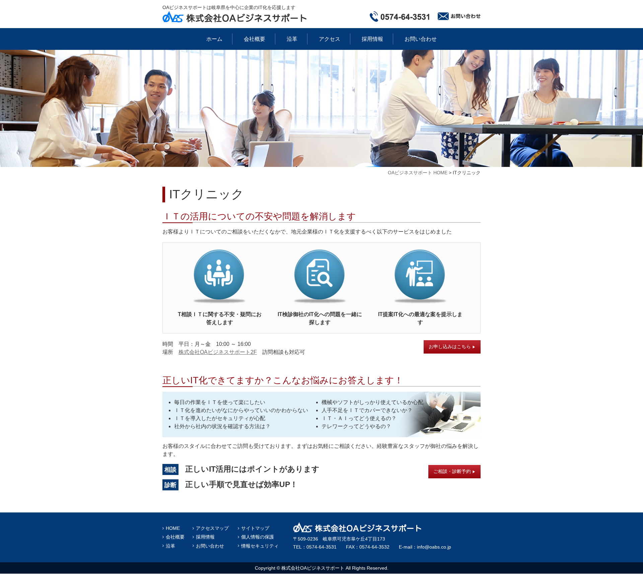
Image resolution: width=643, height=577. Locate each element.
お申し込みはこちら (452, 346)
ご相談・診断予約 (454, 471)
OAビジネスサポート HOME (417, 172)
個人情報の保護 (257, 537)
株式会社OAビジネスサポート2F (217, 352)
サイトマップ (255, 528)
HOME (173, 528)
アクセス (329, 39)
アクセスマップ (212, 528)
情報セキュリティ (260, 546)
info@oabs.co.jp (434, 547)
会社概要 (254, 39)
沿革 (292, 39)
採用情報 (372, 39)
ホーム (214, 39)
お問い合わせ (421, 39)
